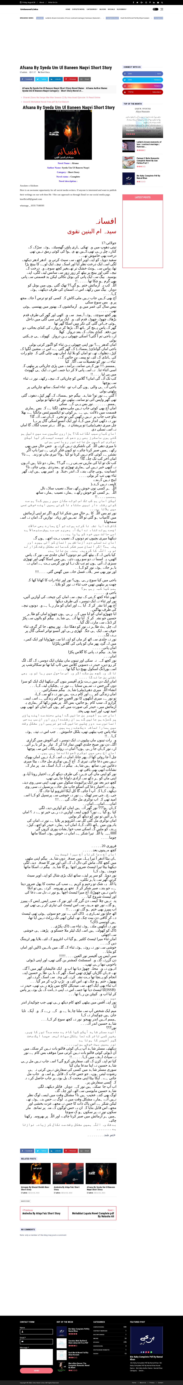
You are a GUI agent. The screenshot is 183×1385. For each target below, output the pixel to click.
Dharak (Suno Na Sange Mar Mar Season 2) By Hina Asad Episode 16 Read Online (61, 97)
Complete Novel (78, 18)
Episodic (96, 1342)
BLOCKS (103, 9)
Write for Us (52, 2)
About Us (143, 1382)
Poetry (95, 1353)
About (41, 2)
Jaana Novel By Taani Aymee (145, 18)
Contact (160, 1382)
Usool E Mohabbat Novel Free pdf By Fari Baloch (46, 102)
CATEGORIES (91, 9)
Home (134, 1382)
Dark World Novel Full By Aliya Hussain (101, 18)
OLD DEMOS (121, 9)
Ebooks (95, 1338)
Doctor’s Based (98, 1334)
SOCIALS (111, 9)
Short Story (45, 72)
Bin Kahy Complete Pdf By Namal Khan (146, 1358)
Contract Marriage (100, 1331)
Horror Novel (98, 1346)
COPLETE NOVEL (78, 9)
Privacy (152, 1382)
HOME (68, 9)
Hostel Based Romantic (101, 1350)
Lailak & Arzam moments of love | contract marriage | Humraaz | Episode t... (40, 18)
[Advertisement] (91, 40)
